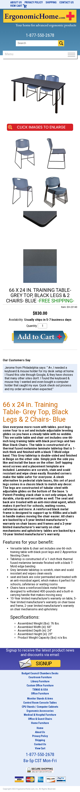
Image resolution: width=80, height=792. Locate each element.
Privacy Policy (34, 2)
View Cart (16, 5)
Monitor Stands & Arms (40, 698)
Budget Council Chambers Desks (40, 673)
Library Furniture (40, 681)
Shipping (51, 2)
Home (40, 728)
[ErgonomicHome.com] (40, 18)
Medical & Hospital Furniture (40, 714)
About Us (16, 2)
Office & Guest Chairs (40, 718)
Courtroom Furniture (40, 677)
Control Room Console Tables (40, 702)
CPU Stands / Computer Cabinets (40, 706)
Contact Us (66, 2)
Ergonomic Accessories (40, 710)
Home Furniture (40, 722)
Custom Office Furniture (40, 685)
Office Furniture (40, 693)
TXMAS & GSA (40, 689)
